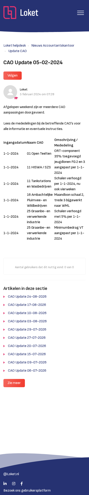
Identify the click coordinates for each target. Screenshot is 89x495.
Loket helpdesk (14, 45)
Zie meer (14, 383)
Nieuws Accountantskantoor (52, 45)
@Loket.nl (11, 474)
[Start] (20, 12)
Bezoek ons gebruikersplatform (27, 490)
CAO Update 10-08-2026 (27, 313)
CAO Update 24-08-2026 (27, 296)
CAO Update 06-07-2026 (27, 370)
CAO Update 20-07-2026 (27, 346)
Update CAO (17, 51)
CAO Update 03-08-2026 (27, 321)
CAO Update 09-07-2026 (27, 362)
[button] (80, 13)
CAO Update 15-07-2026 (27, 354)
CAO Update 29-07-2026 (27, 329)
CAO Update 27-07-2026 (27, 338)
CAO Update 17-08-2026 (27, 305)
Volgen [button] (13, 75)
